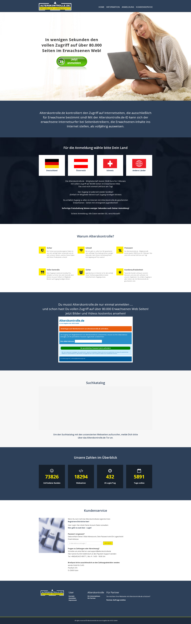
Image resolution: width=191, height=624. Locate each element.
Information (113, 7)
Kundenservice (144, 7)
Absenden (107, 543)
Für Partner (92, 598)
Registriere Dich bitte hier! (78, 522)
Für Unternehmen (94, 596)
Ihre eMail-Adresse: (67, 341)
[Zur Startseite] (55, 5)
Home (101, 7)
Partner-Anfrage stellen (116, 600)
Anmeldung (128, 7)
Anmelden (72, 598)
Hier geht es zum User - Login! (79, 528)
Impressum (73, 600)
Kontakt (72, 596)
